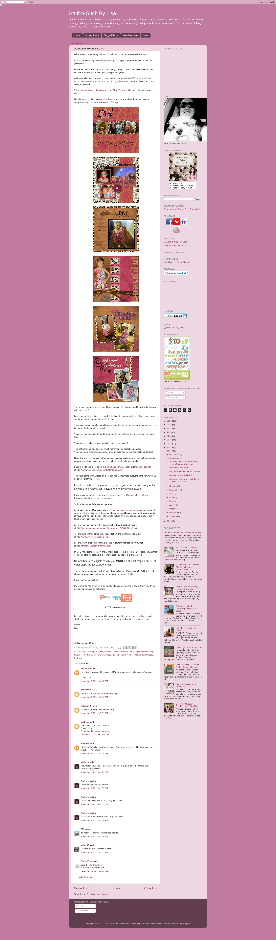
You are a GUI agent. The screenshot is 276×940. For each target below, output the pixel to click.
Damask (116, 652)
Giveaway (97, 655)
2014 (169, 440)
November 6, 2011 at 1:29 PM (94, 772)
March (172, 509)
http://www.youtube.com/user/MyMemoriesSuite (99, 470)
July (171, 494)
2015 (169, 436)
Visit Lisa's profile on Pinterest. (178, 262)
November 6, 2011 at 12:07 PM (95, 753)
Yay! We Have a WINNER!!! (181, 475)
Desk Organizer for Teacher (188, 647)
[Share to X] (130, 647)
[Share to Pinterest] (135, 647)
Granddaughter (110, 655)
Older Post (150, 888)
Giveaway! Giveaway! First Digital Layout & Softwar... (184, 480)
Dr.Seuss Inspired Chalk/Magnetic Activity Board (186, 608)
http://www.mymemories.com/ (124, 510)
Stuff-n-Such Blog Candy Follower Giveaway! (187, 588)
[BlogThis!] (127, 647)
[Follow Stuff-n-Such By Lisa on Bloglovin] (176, 275)
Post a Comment (85, 877)
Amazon (85, 652)
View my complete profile (175, 246)
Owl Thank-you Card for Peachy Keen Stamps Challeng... (183, 463)
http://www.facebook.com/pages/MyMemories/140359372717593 (107, 528)
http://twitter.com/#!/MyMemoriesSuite (95, 546)
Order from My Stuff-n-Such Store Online (182, 209)
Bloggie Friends (111, 35)
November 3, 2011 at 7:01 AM (94, 713)
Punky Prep (86, 861)
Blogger (186, 924)
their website (100, 428)
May (171, 501)
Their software (81, 90)
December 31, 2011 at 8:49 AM (95, 871)
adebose (85, 722)
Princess (149, 655)
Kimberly (85, 762)
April (171, 505)
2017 (169, 428)
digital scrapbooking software (111, 81)
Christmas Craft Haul (178, 468)
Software (78, 658)
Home (77, 35)
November (174, 458)
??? (83, 829)
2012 (169, 447)
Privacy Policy (92, 35)
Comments (172, 397)
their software (107, 99)
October (173, 486)
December (174, 454)
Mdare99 (85, 845)
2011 (169, 451)
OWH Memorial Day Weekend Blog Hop (183, 533)
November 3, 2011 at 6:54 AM (94, 697)
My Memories (138, 655)
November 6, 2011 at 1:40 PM (94, 820)
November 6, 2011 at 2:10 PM (94, 836)
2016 (169, 432)
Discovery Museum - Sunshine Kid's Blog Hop (187, 705)
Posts (170, 392)
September (174, 490)
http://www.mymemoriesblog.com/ (93, 537)
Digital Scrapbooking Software (135, 495)
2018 (169, 425)
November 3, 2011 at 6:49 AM (94, 681)
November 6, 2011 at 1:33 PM (94, 788)
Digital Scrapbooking (144, 652)
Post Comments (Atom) (97, 894)
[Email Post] (119, 648)
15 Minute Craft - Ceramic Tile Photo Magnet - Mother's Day (187, 567)
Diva (76, 655)
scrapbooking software (136, 616)
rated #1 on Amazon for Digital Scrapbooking (111, 90)
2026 (169, 421)
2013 (169, 444)
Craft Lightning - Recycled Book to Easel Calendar (187, 666)
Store (145, 35)
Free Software (85, 655)
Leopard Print (124, 655)
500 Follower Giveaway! (187, 548)
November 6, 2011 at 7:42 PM (94, 852)
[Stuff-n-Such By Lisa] (183, 181)
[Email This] (124, 647)
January (173, 516)
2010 (169, 521)
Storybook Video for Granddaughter (185, 471)
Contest (107, 652)
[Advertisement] (182, 72)
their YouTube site (142, 467)
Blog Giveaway (96, 652)
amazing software (115, 467)
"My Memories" (139, 78)
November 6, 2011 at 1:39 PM (94, 804)
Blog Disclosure (130, 35)
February (173, 512)
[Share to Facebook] (132, 647)
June (171, 497)
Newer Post (81, 888)
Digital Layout (127, 652)
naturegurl (86, 668)
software (141, 416)
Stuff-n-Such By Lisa (92, 13)
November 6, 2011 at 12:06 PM (95, 735)
